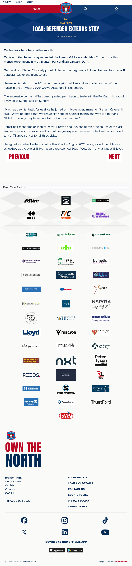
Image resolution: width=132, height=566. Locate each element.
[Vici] (66, 415)
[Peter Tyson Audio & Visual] (101, 360)
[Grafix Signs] (101, 289)
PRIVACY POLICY (79, 501)
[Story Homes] (101, 388)
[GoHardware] (66, 289)
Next (114, 156)
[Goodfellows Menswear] (31, 289)
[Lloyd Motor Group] (31, 332)
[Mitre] (31, 200)
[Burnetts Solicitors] (101, 261)
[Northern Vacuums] (31, 360)
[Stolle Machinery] (66, 388)
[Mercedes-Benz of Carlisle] (31, 346)
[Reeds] (31, 375)
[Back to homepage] (66, 8)
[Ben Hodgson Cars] (31, 248)
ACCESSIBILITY (78, 477)
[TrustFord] (101, 402)
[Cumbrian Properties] (66, 274)
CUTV (30, 2)
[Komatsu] (101, 318)
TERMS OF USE (77, 506)
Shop (19, 2)
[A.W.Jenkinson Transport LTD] (66, 234)
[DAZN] (66, 200)
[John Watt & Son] (31, 318)
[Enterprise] (101, 200)
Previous (19, 156)
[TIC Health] (66, 215)
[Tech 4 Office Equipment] (31, 402)
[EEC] (101, 274)
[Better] (66, 248)
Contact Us (76, 489)
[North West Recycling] (101, 346)
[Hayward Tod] (66, 303)
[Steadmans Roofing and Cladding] (31, 388)
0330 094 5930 (18, 501)
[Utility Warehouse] (101, 215)
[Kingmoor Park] (66, 318)
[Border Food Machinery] (31, 261)
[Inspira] (101, 304)
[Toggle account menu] (116, 9)
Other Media (121, 562)
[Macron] (66, 333)
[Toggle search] (85, 9)
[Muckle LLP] (66, 346)
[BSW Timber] (66, 261)
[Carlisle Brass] (31, 275)
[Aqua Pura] (31, 234)
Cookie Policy (78, 495)
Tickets (7, 2)
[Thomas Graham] (66, 402)
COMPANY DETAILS (80, 483)
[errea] (31, 215)
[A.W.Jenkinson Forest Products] (101, 234)
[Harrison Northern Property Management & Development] (31, 303)
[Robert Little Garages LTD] (101, 375)
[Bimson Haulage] (101, 248)
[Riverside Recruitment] (66, 375)
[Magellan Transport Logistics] (101, 332)
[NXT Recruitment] (66, 360)
